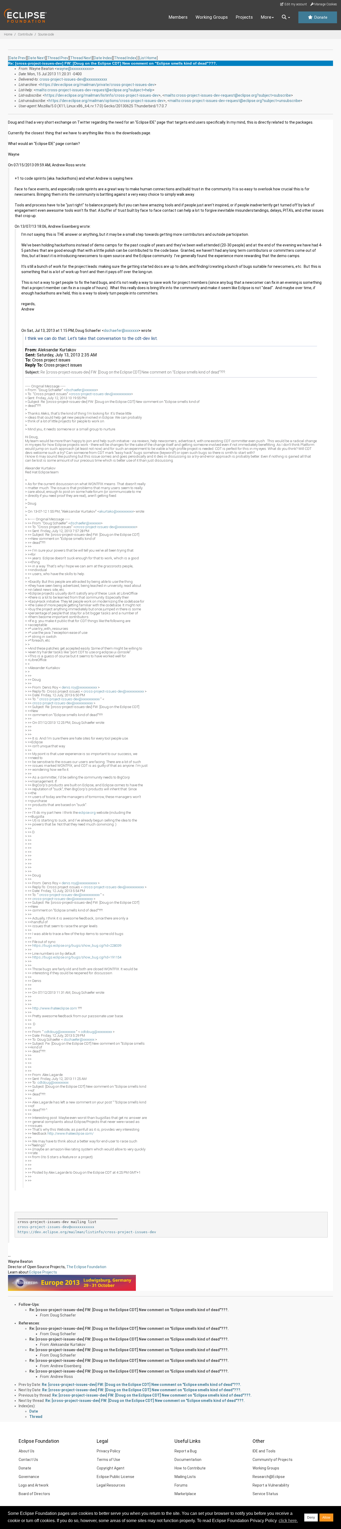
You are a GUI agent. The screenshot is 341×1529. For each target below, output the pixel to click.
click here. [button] (288, 1520)
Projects (244, 17)
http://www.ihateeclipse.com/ (70, 1133)
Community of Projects (273, 1459)
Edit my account (295, 4)
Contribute (25, 34)
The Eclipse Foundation (86, 1267)
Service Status (265, 1494)
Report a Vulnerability (271, 1485)
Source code (46, 34)
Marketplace (185, 1494)
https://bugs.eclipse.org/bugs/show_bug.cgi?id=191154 (76, 957)
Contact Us (28, 1459)
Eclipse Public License (115, 1477)
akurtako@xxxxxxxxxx (116, 511)
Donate (320, 17)
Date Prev (17, 58)
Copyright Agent (110, 1468)
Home (8, 34)
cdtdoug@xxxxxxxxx (59, 1032)
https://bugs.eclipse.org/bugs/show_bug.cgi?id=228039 (76, 946)
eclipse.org (87, 813)
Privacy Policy (108, 1451)
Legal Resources (111, 1485)
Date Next (36, 58)
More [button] (266, 17)
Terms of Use (108, 1459)
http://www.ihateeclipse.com (54, 1008)
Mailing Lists (185, 1477)
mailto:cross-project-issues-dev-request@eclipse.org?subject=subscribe (227, 95)
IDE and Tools (264, 1451)
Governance (29, 1477)
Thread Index (125, 58)
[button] (286, 17)
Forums (181, 1485)
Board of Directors (34, 1494)
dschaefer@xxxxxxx (121, 330)
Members (178, 17)
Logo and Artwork (33, 1485)
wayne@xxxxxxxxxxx (74, 68)
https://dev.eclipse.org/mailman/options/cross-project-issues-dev (106, 101)
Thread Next (81, 58)
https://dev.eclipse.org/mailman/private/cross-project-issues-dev (97, 84)
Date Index (103, 58)
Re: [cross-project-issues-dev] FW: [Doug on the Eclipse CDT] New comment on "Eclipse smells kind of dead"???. (129, 1310)
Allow (326, 1517)
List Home (148, 58)
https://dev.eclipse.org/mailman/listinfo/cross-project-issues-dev (102, 95)
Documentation (187, 1459)
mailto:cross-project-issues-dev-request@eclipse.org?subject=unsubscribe (234, 101)
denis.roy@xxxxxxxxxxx (79, 687)
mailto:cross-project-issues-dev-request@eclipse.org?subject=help (94, 90)
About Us (26, 1451)
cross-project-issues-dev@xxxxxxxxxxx (73, 79)
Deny (311, 1517)
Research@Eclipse (269, 1477)
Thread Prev (57, 58)
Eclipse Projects (43, 1272)
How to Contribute (190, 1468)
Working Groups (212, 17)
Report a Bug (185, 1451)
